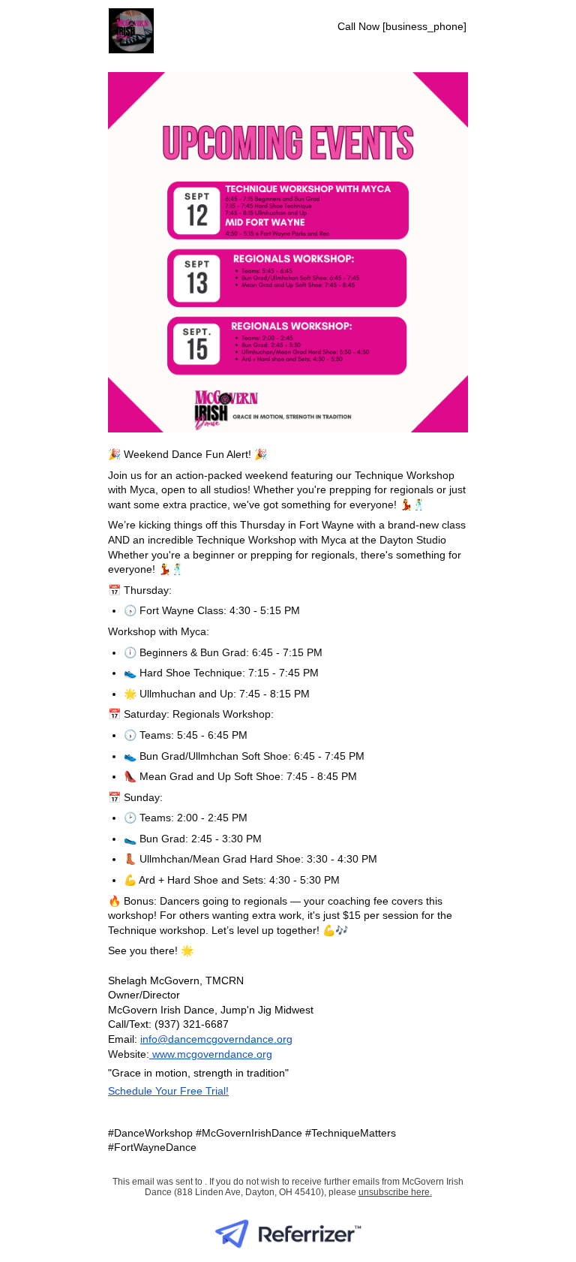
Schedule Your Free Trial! (168, 1091)
